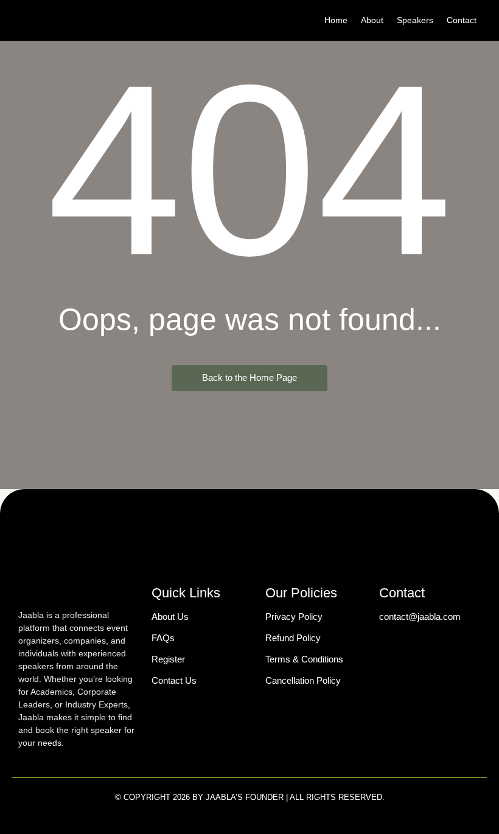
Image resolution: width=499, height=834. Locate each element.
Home (335, 20)
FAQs (163, 638)
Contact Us (174, 680)
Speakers (415, 20)
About (372, 20)
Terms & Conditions (304, 659)
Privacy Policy (294, 616)
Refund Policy (293, 638)
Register (168, 659)
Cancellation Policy (303, 680)
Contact (461, 20)
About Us (170, 616)
